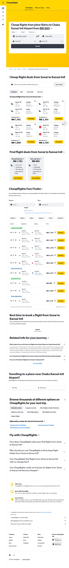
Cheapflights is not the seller (19, 517)
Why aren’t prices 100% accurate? (21, 524)
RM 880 (45, 28)
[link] (18, 178)
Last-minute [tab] (30, 92)
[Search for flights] (3, 8)
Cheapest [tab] (14, 92)
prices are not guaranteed (45, 512)
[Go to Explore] (3, 19)
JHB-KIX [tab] (37, 329)
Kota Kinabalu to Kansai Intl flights (20, 427)
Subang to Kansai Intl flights (18, 425)
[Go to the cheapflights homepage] (13, 3)
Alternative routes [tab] (16, 408)
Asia (15, 69)
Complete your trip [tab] (30, 408)
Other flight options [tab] (32, 412)
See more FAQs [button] (37, 363)
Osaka (24, 69)
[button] (3, 3)
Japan (19, 69)
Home (10, 69)
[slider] (52, 213)
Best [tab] (21, 92)
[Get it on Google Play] (57, 539)
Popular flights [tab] (15, 416)
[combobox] (32, 32)
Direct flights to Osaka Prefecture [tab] (49, 408)
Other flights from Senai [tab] (49, 412)
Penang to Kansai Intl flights (46, 425)
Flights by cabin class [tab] (17, 412)
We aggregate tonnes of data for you (22, 521)
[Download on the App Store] (57, 544)
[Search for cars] (3, 16)
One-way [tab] (40, 92)
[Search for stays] (3, 12)
